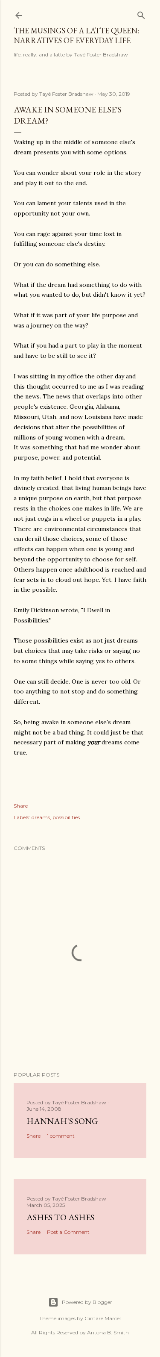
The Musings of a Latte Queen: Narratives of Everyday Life (76, 35)
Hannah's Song (62, 1121)
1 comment (61, 1136)
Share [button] (21, 805)
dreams (41, 817)
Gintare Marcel (102, 1318)
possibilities (66, 817)
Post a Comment (68, 1232)
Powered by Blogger (87, 1302)
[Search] (141, 13)
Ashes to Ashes (60, 1217)
